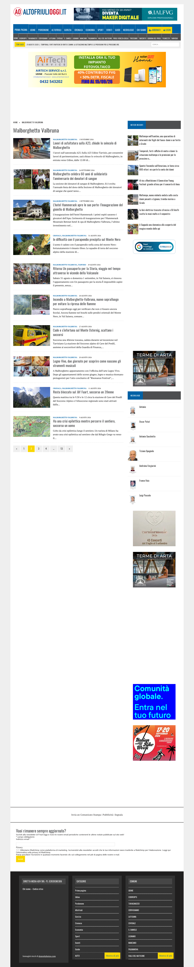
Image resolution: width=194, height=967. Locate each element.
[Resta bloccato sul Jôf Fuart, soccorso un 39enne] (31, 405)
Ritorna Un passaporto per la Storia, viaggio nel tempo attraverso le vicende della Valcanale (86, 270)
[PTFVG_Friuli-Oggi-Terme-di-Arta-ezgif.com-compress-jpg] (154, 384)
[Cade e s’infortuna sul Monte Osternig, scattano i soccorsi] (31, 344)
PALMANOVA (92, 38)
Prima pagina (21, 30)
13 (62, 448)
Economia (90, 30)
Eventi (109, 30)
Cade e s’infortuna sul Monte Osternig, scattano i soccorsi (83, 332)
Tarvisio (82, 265)
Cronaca (78, 30)
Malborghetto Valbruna (65, 139)
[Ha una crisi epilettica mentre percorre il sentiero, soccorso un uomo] (31, 434)
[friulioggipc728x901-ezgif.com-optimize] (125, 18)
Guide (117, 30)
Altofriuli (56, 30)
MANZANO (83, 38)
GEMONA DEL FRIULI (154, 38)
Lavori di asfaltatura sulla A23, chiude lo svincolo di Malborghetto (84, 145)
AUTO (77, 955)
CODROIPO (23, 38)
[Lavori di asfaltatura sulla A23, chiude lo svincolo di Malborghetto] (31, 156)
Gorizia (67, 30)
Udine (32, 30)
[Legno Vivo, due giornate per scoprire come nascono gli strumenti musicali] (31, 374)
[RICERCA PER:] (165, 44)
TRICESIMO (133, 38)
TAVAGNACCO (32, 38)
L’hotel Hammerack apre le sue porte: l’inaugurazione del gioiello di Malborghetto (88, 207)
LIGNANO (76, 38)
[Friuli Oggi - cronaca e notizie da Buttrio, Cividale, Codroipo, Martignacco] (39, 11)
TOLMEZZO (166, 38)
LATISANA (52, 38)
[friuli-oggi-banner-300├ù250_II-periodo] (154, 717)
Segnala (119, 814)
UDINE (16, 38)
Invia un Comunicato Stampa (86, 814)
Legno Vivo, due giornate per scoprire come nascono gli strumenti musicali (87, 363)
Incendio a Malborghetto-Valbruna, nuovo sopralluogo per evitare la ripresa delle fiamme (86, 301)
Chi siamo (141, 30)
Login (168, 30)
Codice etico (38, 888)
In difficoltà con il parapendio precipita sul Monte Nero (86, 239)
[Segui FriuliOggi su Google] (154, 247)
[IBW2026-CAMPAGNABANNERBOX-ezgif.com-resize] (154, 758)
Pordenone (43, 30)
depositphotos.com (47, 956)
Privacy (19, 847)
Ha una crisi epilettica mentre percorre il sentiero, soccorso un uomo (84, 423)
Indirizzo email (23, 839)
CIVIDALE (60, 38)
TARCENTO (142, 38)
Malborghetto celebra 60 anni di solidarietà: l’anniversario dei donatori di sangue (80, 176)
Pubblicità (108, 814)
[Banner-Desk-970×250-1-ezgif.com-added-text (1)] (97, 85)
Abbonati (156, 30)
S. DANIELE (67, 38)
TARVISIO (174, 38)
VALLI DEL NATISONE (105, 38)
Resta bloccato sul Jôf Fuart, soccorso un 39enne (83, 391)
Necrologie (128, 30)
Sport (101, 30)
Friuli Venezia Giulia (120, 38)
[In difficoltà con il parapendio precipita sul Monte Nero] (31, 253)
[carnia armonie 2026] (154, 544)
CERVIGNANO (43, 38)
